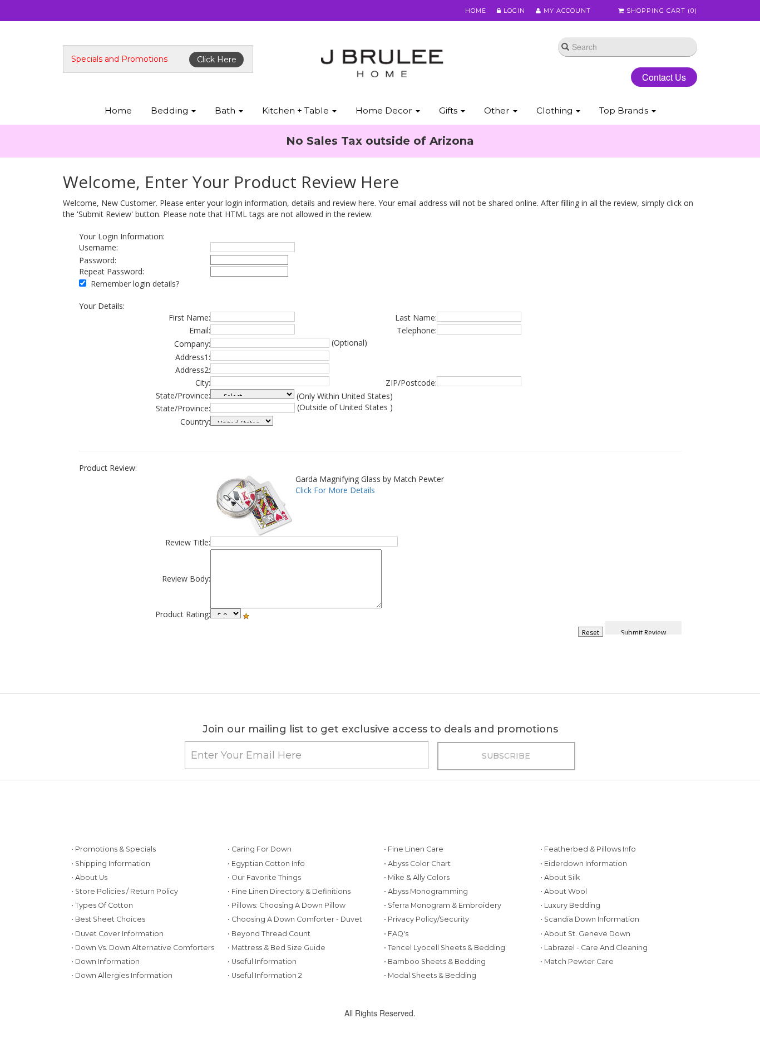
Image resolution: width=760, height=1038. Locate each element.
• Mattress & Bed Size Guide (276, 947)
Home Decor (385, 110)
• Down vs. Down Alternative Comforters (142, 947)
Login (513, 10)
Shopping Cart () (660, 10)
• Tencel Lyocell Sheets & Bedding (444, 947)
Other (498, 110)
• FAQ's (396, 933)
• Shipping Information (110, 863)
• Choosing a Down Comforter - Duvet (295, 919)
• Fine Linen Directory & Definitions (289, 891)
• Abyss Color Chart (417, 863)
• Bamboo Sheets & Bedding (435, 961)
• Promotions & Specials (113, 849)
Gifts (449, 110)
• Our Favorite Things (264, 877)
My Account (566, 10)
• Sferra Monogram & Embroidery (442, 905)
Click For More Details (335, 490)
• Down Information (105, 961)
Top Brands (624, 110)
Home (475, 10)
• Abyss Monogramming (426, 891)
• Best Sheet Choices (108, 919)
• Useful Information (262, 961)
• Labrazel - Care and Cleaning (594, 947)
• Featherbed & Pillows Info (588, 849)
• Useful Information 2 (265, 975)
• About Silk (560, 877)
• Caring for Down (260, 849)
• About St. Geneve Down (585, 933)
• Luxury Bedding (570, 905)
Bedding (170, 110)
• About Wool (563, 891)
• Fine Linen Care (413, 849)
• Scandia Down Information (589, 919)
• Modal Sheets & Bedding (430, 975)
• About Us (89, 877)
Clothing (555, 110)
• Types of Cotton (102, 905)
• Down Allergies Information (121, 975)
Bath (226, 110)
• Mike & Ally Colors (417, 877)
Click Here (216, 60)
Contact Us (664, 77)
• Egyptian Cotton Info (266, 863)
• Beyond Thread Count (269, 933)
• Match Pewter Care (577, 961)
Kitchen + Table (296, 110)
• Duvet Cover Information (117, 933)
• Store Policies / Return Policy (124, 891)
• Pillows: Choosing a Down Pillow (287, 905)
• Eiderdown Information (583, 863)
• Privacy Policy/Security (426, 919)
